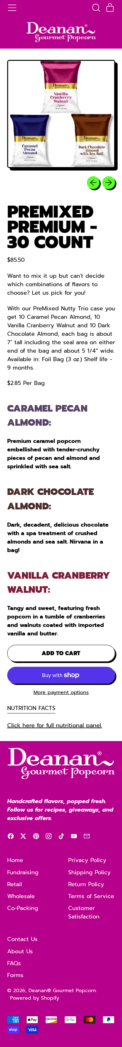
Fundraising (22, 872)
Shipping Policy (89, 872)
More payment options (61, 692)
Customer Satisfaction (83, 912)
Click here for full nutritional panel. (54, 725)
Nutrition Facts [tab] (31, 708)
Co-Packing (22, 908)
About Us (20, 951)
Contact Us (22, 939)
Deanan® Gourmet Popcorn (62, 990)
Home (15, 860)
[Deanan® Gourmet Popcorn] (61, 32)
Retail (14, 884)
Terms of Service (91, 896)
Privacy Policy (87, 860)
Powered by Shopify (34, 998)
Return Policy (86, 884)
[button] (96, 8)
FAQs (14, 963)
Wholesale (21, 896)
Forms (15, 975)
